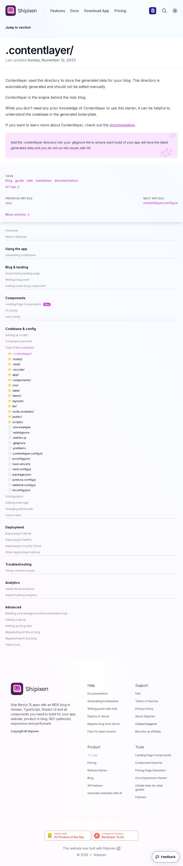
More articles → (17, 214)
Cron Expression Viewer (151, 778)
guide (19, 180)
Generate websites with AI (104, 793)
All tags (10, 186)
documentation (122, 125)
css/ (8, 203)
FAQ (138, 693)
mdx (30, 180)
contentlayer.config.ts (160, 203)
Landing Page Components (153, 755)
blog (8, 180)
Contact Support (146, 724)
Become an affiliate (148, 731)
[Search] (164, 10)
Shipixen (100, 855)
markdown (43, 180)
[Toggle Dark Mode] (175, 10)
